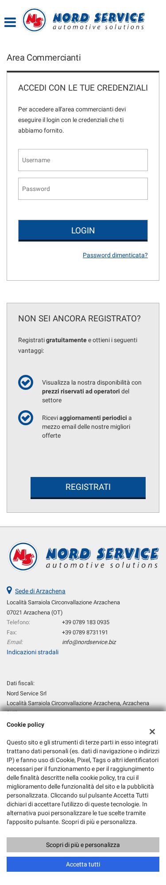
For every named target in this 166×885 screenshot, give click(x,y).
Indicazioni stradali (32, 652)
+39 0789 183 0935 (85, 622)
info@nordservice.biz (89, 642)
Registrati (88, 487)
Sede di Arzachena (40, 591)
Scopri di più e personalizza (83, 844)
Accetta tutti (83, 864)
